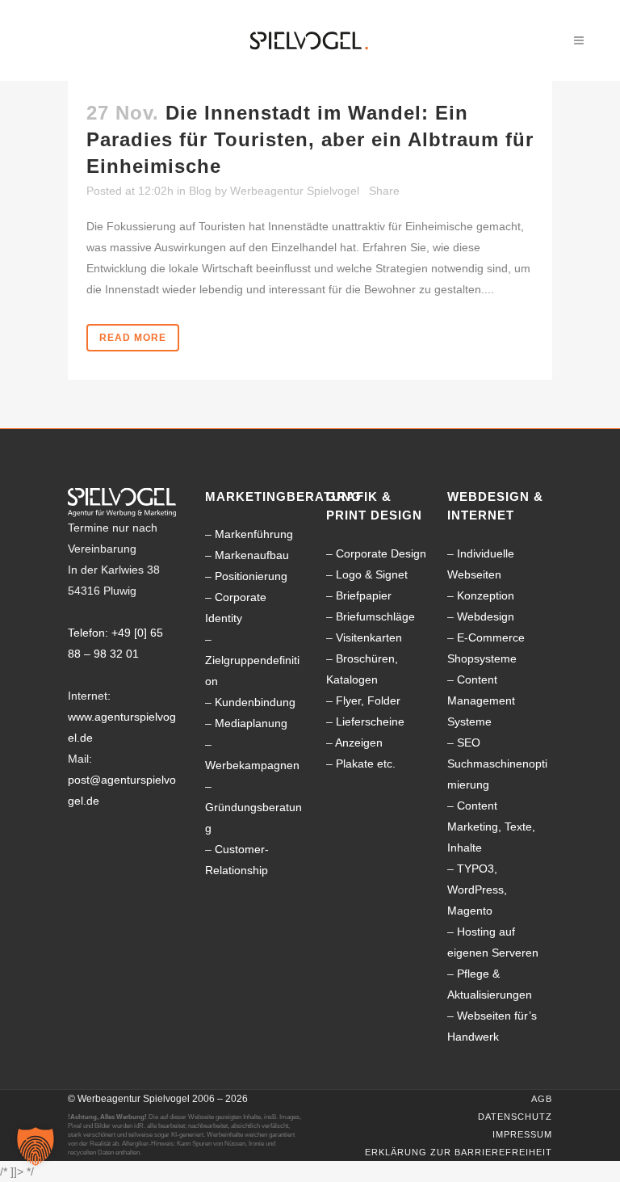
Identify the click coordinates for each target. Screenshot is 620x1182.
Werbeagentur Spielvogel (294, 190)
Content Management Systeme (481, 700)
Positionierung (251, 576)
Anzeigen (359, 742)
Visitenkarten (369, 637)
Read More (132, 337)
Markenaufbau (252, 555)
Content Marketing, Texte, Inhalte (491, 826)
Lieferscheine (370, 721)
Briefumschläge (375, 616)
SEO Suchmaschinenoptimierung (497, 763)
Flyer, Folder (368, 700)
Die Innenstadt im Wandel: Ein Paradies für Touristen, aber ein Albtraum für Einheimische (310, 139)
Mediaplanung (251, 723)
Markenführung (254, 534)
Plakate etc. (366, 763)
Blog (200, 190)
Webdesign (485, 616)
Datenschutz (515, 1116)
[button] (35, 1146)
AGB (541, 1099)
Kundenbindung (255, 702)
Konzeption (485, 595)
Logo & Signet (372, 574)
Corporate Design (381, 553)
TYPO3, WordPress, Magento (477, 889)
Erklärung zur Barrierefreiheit (458, 1152)
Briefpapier (364, 595)
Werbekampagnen (252, 765)
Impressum (522, 1134)
